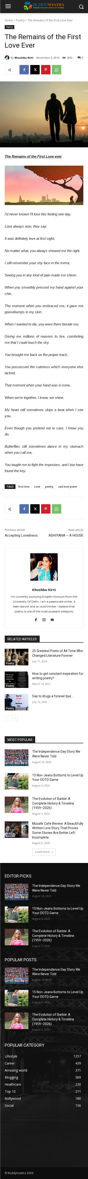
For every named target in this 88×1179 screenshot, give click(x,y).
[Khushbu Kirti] (8, 57)
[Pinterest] (45, 69)
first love (24, 486)
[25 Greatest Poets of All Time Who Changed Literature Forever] (16, 657)
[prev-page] (8, 718)
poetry (49, 486)
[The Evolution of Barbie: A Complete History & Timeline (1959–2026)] (16, 805)
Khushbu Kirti (24, 57)
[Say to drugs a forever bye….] (16, 702)
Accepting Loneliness (21, 535)
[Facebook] (24, 69)
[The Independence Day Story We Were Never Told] (16, 757)
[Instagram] (44, 619)
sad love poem (67, 486)
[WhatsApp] (56, 69)
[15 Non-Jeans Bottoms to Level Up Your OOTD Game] (16, 781)
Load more (42, 852)
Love (37, 486)
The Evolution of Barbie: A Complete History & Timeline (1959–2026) (53, 803)
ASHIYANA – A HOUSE (66, 535)
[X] (35, 69)
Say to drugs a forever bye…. (53, 696)
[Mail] (52, 619)
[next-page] (15, 718)
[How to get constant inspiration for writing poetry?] (16, 680)
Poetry (20, 20)
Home (9, 20)
